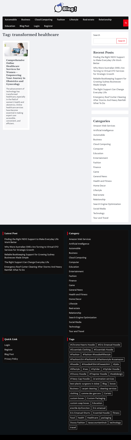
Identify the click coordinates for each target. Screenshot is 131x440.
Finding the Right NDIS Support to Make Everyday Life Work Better (109, 60)
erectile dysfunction (80, 408)
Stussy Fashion (77, 422)
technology (115, 422)
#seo (85, 369)
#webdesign (116, 374)
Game (96, 172)
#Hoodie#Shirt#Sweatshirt (96, 364)
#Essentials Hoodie (103, 349)
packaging (106, 417)
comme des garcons (91, 393)
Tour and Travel (100, 218)
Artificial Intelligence (103, 130)
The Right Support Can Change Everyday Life (26, 262)
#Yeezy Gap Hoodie (80, 379)
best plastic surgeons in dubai (84, 383)
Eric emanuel (99, 408)
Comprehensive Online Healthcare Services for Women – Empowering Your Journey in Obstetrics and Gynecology (15, 72)
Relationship (105, 19)
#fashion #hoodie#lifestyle (97, 354)
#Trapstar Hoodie (98, 374)
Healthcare (92, 417)
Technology (99, 213)
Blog (104, 383)
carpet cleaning (89, 388)
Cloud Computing (43, 19)
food (72, 417)
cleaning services (108, 388)
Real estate (88, 19)
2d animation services (103, 379)
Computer (98, 148)
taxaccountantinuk (97, 422)
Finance (97, 167)
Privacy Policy (11, 359)
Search (96, 35)
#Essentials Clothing (80, 349)
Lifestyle (73, 19)
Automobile (11, 19)
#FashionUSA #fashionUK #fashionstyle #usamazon (96, 359)
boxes (113, 383)
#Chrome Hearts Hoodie (82, 344)
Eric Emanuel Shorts (80, 413)
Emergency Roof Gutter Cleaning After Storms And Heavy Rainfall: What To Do (109, 100)
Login (37, 26)
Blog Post (24, 26)
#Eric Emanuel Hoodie (109, 344)
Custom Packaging (96, 398)
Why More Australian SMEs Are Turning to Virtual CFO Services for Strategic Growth (108, 71)
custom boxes (77, 398)
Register (48, 26)
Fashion (61, 19)
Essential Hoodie (101, 413)
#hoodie (74, 364)
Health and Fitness (102, 181)
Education (10, 26)
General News (100, 176)
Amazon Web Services (104, 125)
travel (73, 427)
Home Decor (99, 185)
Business (25, 19)
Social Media (99, 208)
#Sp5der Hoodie (111, 369)
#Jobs (116, 364)
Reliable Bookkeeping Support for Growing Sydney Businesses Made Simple (109, 81)
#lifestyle (75, 369)
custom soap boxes (79, 403)
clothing (74, 393)
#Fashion (75, 354)
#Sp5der (95, 369)
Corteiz (107, 393)
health (81, 417)
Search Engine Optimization (107, 204)
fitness (116, 413)
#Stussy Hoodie (78, 374)
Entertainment (100, 158)
